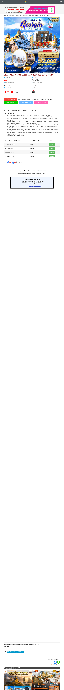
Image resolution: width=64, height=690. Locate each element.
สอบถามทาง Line (11, 102)
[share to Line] (58, 662)
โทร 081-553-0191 (41, 102)
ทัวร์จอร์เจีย (12, 15)
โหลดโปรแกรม (11, 99)
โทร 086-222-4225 (26, 102)
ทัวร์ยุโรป (6, 15)
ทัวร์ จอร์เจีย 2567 (11, 651)
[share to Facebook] (55, 662)
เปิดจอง (52, 144)
